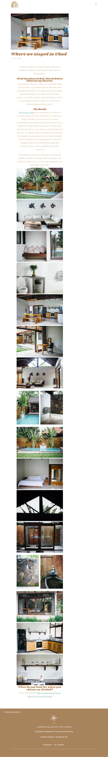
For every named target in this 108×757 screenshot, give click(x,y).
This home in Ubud (26, 113)
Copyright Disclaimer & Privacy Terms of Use (54, 732)
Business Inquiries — (13, 712)
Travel (19, 58)
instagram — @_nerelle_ (54, 745)
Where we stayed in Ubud (39, 54)
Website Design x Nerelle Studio (54, 737)
